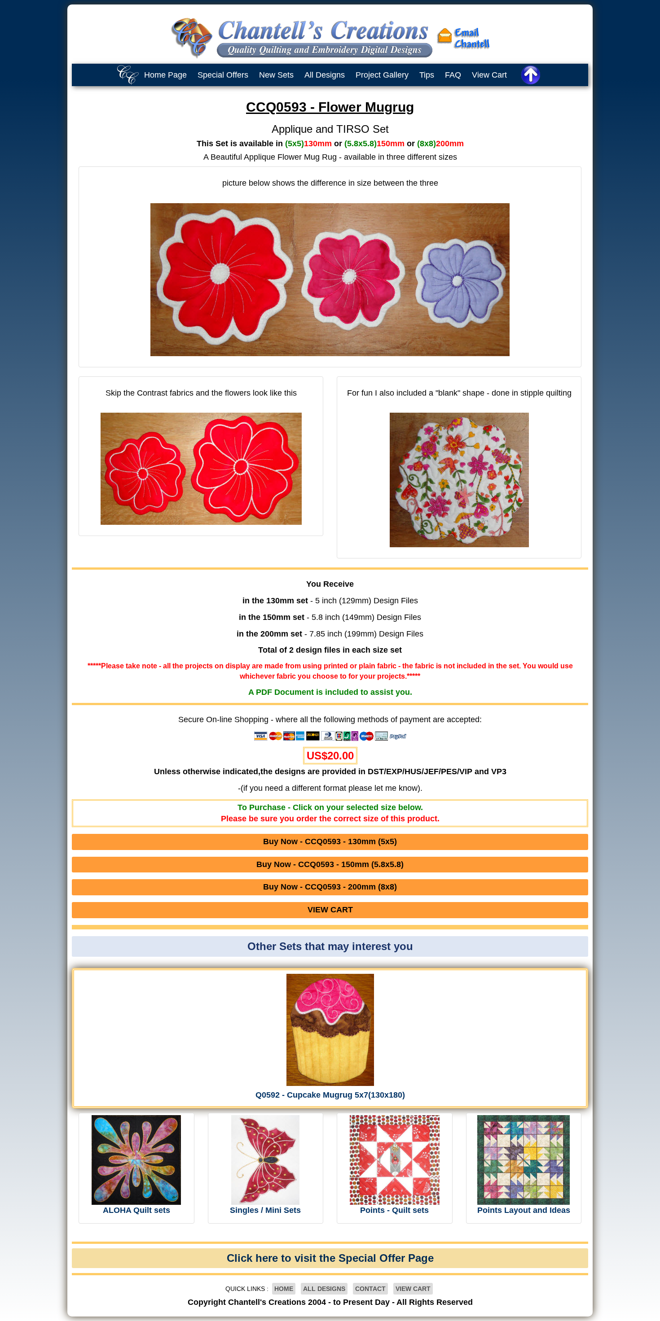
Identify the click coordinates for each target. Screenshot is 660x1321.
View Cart (489, 74)
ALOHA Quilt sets (136, 1210)
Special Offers (223, 74)
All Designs (324, 74)
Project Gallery (382, 74)
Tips (426, 74)
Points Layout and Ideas (523, 1210)
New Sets (276, 74)
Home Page (165, 74)
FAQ (453, 74)
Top (644, 1307)
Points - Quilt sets (394, 1210)
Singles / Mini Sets (265, 1210)
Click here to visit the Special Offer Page (330, 1258)
